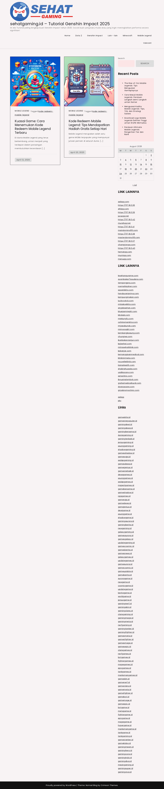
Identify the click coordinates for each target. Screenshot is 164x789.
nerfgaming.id (125, 625)
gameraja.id (124, 499)
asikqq (121, 397)
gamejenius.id (125, 507)
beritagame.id (125, 593)
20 (136, 169)
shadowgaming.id (126, 449)
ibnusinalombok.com (128, 379)
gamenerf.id (124, 682)
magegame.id (125, 722)
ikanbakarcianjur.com (128, 340)
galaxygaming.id (126, 532)
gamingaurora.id (126, 521)
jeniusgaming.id (125, 442)
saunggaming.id (126, 446)
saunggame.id (125, 514)
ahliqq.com (123, 209)
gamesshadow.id (126, 453)
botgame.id (123, 707)
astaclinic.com (125, 376)
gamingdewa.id (125, 428)
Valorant (147, 43)
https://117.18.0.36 (126, 205)
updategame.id (125, 589)
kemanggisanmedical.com (131, 354)
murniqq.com (124, 255)
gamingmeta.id (125, 621)
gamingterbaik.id (126, 438)
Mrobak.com (124, 315)
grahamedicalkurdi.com (129, 383)
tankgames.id (124, 671)
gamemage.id (125, 700)
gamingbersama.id (127, 431)
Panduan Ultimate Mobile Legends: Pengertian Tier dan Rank (134, 131)
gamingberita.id (126, 524)
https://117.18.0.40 (126, 248)
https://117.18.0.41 (126, 226)
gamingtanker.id (126, 628)
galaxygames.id (125, 557)
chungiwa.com (125, 336)
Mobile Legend (145, 35)
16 (151, 164)
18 (126, 169)
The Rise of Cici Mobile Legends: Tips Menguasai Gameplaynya (135, 87)
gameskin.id (124, 679)
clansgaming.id (125, 614)
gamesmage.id (125, 643)
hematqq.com (125, 252)
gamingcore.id (125, 754)
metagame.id (124, 711)
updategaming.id (126, 542)
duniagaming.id (125, 435)
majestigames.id (126, 485)
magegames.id (125, 664)
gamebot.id (123, 696)
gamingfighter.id (126, 632)
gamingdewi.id (125, 424)
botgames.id (124, 657)
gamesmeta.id (125, 636)
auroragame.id (125, 578)
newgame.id (124, 582)
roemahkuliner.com (127, 286)
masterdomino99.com (129, 237)
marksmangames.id (127, 675)
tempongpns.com (127, 283)
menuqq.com (124, 259)
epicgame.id (124, 718)
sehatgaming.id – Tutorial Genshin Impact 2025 (60, 24)
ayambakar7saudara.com (130, 279)
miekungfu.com (126, 318)
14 (141, 164)
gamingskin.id (124, 607)
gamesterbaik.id (126, 471)
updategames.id (126, 560)
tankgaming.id (125, 736)
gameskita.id (124, 417)
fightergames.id (126, 661)
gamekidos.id (124, 743)
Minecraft (127, 35)
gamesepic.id (124, 646)
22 (146, 169)
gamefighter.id (125, 693)
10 (121, 164)
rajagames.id (124, 496)
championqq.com (126, 244)
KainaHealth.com (126, 365)
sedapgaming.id (126, 460)
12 (131, 164)
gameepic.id (124, 704)
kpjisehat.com (125, 343)
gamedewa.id (124, 503)
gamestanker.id (125, 739)
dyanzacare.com (126, 386)
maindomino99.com (128, 230)
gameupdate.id (125, 571)
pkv (119, 400)
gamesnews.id (125, 553)
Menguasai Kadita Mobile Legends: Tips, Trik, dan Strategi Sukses (134, 110)
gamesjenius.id (125, 467)
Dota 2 (78, 35)
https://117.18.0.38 (126, 234)
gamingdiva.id (125, 761)
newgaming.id (125, 528)
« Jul (135, 185)
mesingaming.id (126, 765)
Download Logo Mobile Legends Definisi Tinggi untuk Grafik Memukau (135, 120)
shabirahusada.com (127, 369)
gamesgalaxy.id (125, 539)
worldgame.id (124, 596)
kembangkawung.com (129, 333)
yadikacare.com (126, 372)
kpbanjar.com (124, 351)
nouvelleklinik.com (127, 361)
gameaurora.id (125, 564)
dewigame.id (124, 510)
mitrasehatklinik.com (128, 347)
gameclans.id (124, 686)
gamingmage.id (125, 618)
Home (67, 35)
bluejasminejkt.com (127, 311)
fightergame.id (125, 714)
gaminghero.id (125, 750)
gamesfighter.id (126, 639)
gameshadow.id (125, 492)
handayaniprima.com (128, 293)
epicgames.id (124, 668)
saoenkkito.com (126, 290)
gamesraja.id (124, 456)
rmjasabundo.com (127, 326)
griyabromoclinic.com (128, 390)
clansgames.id (125, 650)
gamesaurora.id (125, 535)
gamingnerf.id (125, 603)
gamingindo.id (125, 757)
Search (121, 58)
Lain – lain (113, 35)
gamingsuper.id (125, 768)
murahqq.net (124, 223)
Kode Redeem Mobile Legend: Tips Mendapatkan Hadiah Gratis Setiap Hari (89, 125)
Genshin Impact (95, 35)
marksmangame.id (127, 729)
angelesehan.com (127, 308)
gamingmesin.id (126, 747)
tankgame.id (124, 732)
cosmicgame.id (125, 585)
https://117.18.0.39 (126, 212)
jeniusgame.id (125, 600)
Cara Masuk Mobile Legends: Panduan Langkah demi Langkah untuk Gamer (135, 98)
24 (120, 173)
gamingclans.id (125, 610)
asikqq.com (123, 201)
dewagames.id (125, 474)
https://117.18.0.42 (126, 219)
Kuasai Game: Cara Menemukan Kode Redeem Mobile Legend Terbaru (33, 127)
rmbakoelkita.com (127, 304)
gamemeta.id (124, 689)
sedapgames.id (125, 481)
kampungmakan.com (128, 297)
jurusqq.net (123, 216)
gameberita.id (125, 575)
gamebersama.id (126, 489)
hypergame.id (124, 725)
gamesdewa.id (125, 464)
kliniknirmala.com (126, 358)
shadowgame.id (125, 517)
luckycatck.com (126, 300)
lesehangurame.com (128, 275)
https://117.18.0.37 (126, 241)
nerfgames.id (124, 653)
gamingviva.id (125, 772)
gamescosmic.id (126, 546)
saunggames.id (125, 478)
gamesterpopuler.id (127, 421)
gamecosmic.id (125, 567)
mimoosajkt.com (126, 329)
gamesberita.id (125, 550)
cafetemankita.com (128, 322)
